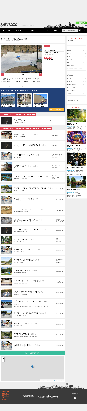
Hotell (45, 30)
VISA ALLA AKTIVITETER (31, 353)
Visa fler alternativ (55, 109)
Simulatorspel (71, 90)
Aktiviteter (13, 34)
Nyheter (33, 30)
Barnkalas (70, 47)
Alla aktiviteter (73, 100)
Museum (69, 81)
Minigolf (69, 78)
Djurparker (70, 66)
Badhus (69, 44)
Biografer (70, 53)
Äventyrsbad (70, 41)
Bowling (69, 56)
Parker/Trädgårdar (72, 84)
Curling (69, 59)
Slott (69, 97)
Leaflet (41, 380)
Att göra (6, 30)
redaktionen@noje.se (75, 395)
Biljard (69, 50)
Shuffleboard (71, 87)
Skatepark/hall (71, 94)
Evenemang (19, 30)
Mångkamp (70, 75)
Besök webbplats (51, 50)
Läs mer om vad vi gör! (52, 397)
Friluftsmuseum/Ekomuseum (75, 69)
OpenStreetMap (51, 380)
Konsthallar (70, 72)
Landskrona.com (5, 34)
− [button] (3, 361)
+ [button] (3, 358)
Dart (68, 62)
